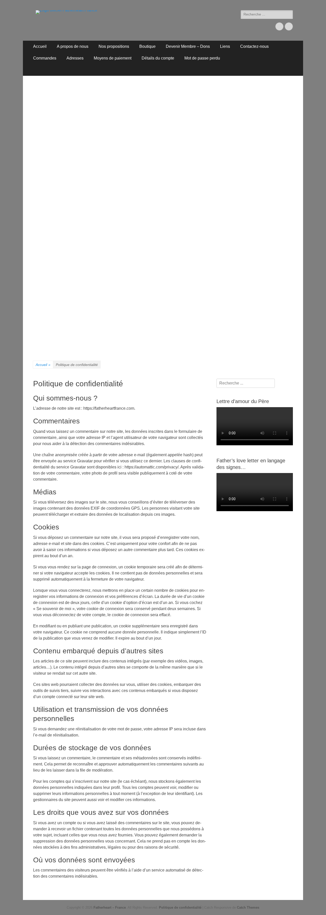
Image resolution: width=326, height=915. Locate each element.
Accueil (40, 46)
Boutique (147, 46)
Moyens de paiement (112, 58)
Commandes (44, 58)
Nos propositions (114, 46)
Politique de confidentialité (180, 907)
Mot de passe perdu (202, 58)
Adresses (75, 58)
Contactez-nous (254, 46)
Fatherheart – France (109, 907)
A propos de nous (72, 46)
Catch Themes (248, 907)
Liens (225, 46)
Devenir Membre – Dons (188, 46)
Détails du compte (158, 58)
